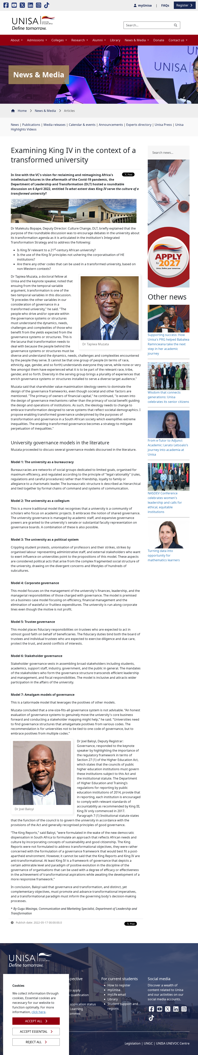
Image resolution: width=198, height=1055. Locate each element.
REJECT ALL (34, 1042)
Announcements (111, 125)
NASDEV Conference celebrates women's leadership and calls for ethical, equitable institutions (165, 502)
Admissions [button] (36, 40)
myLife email (117, 994)
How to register (119, 985)
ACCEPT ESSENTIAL (33, 1031)
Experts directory (138, 125)
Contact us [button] (177, 40)
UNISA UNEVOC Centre (172, 1043)
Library (115, 40)
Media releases (55, 125)
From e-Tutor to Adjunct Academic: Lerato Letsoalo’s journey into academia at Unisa (168, 447)
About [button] (15, 40)
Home (22, 111)
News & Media (45, 111)
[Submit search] (176, 25)
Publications (31, 125)
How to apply (70, 990)
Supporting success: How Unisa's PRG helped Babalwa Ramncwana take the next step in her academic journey (168, 344)
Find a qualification (75, 995)
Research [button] (78, 40)
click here (38, 1012)
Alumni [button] (97, 40)
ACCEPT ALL (33, 1021)
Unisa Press (163, 125)
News (15, 125)
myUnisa (114, 990)
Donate (158, 40)
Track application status (78, 1004)
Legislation (133, 1043)
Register (182, 5)
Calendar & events (82, 125)
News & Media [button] (136, 40)
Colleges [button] (58, 40)
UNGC (148, 1043)
